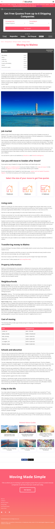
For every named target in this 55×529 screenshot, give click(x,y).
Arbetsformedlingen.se (37, 155)
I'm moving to (33, 21)
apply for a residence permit (13, 167)
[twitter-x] (5, 512)
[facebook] (1, 512)
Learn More (39, 6)
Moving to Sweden (17, 41)
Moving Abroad (8, 41)
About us (3, 498)
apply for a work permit (13, 168)
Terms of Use (3, 508)
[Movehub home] (27, 1)
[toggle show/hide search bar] (1, 1)
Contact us (3, 500)
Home (2, 41)
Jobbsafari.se (26, 155)
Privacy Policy (4, 504)
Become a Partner (4, 502)
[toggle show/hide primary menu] (53, 1)
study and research (42, 167)
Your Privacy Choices (5, 506)
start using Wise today (25, 259)
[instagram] (9, 512)
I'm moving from (9, 21)
